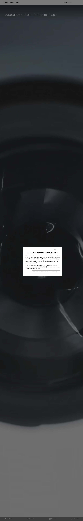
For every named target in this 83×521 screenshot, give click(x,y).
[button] (54, 250)
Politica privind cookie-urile (40, 266)
